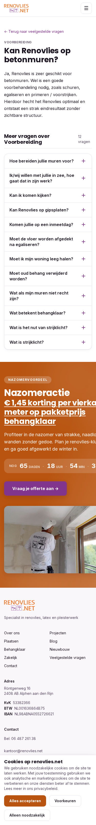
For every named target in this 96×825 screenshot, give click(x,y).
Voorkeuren (65, 801)
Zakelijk (10, 657)
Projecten (58, 633)
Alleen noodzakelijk (27, 815)
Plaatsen (11, 641)
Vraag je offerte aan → (35, 488)
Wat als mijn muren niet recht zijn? (38, 295)
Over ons (12, 633)
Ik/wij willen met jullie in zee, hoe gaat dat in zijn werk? (41, 178)
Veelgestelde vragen (68, 657)
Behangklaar (14, 649)
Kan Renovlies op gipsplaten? (39, 209)
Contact (10, 666)
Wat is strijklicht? (26, 342)
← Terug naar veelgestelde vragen (34, 31)
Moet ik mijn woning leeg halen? (41, 258)
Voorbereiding (18, 42)
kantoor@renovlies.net (23, 751)
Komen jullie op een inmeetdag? (41, 224)
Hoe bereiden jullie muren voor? (41, 161)
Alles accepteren (25, 801)
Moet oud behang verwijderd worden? (38, 276)
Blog (53, 641)
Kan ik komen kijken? (30, 195)
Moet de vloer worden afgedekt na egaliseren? (41, 241)
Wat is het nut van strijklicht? (38, 327)
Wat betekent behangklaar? (37, 312)
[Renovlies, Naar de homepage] (16, 8)
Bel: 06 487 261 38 (20, 738)
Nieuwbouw (60, 649)
